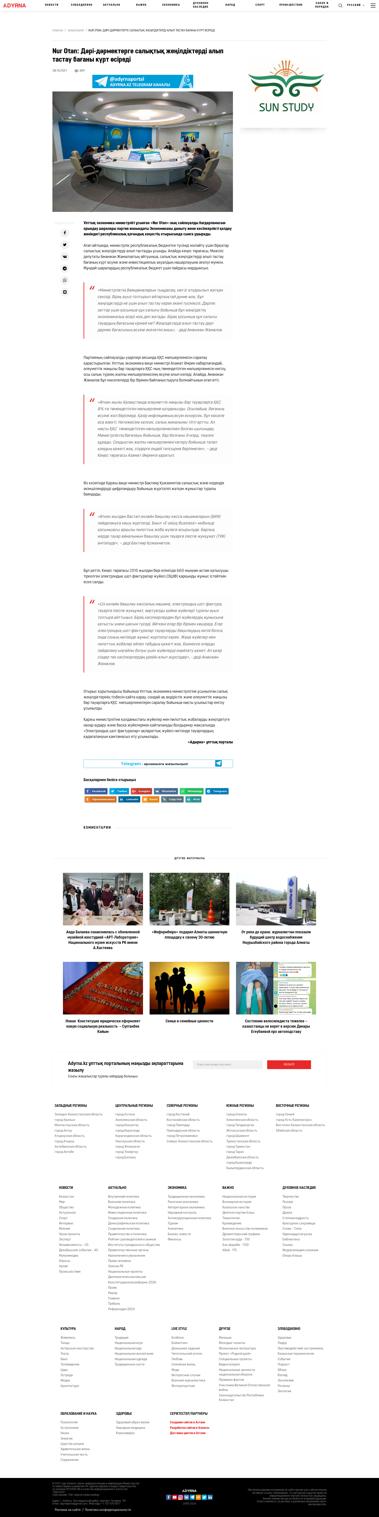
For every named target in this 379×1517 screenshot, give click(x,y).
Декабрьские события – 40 (78, 1250)
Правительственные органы (128, 1250)
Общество (66, 1207)
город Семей (285, 1114)
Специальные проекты (235, 1359)
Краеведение (231, 1223)
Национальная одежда (131, 1359)
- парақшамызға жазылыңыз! (154, 763)
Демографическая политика (128, 1223)
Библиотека (291, 1239)
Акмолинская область (131, 1120)
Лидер (282, 1343)
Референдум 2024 (121, 1309)
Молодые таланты (232, 1343)
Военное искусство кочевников (245, 1229)
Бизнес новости (179, 1234)
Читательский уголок (187, 1354)
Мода (175, 1370)
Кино (64, 1359)
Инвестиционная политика (127, 1213)
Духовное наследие (201, 5)
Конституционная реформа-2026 (132, 1282)
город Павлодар (178, 1125)
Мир (62, 1202)
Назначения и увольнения (126, 1256)
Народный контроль (182, 1213)
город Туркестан (238, 1146)
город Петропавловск (182, 1136)
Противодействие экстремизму (300, 1348)
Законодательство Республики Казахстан (241, 1398)
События (284, 1359)
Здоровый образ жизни (132, 1422)
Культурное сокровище (298, 1223)
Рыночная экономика (183, 1202)
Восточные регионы (292, 1106)
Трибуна (114, 1304)
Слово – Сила (292, 1229)
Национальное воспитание (134, 1354)
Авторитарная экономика (186, 1207)
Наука (65, 1433)
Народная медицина (130, 1428)
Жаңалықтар (76, 30)
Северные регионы (182, 1106)
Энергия (66, 1438)
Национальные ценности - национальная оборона (238, 1372)
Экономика (171, 5)
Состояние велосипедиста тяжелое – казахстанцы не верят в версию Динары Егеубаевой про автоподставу (276, 1027)
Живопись (68, 1338)
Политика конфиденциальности (108, 1510)
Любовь (177, 1359)
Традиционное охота (130, 1364)
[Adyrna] (16, 5)
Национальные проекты (125, 1272)
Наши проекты (69, 1234)
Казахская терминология (296, 1354)
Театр (65, 1354)
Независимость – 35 (73, 1245)
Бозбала (178, 1338)
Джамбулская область (242, 1157)
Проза (286, 1207)
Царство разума (72, 1444)
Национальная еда (128, 1348)
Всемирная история (236, 1202)
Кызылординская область (245, 1168)
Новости (52, 5)
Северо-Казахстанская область (190, 1141)
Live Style (179, 1329)
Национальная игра (129, 1343)
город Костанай (178, 1114)
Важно (141, 5)
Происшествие (291, 5)
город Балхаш (125, 1157)
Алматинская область (242, 1120)
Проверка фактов (231, 1380)
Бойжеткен (180, 1343)
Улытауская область (130, 1141)
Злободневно (82, 5)
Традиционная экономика (186, 1197)
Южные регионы (240, 1106)
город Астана (125, 1114)
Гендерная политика (123, 1218)
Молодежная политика (124, 1207)
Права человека (119, 1261)
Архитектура (70, 1386)
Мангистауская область (72, 1125)
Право (112, 1288)
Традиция (121, 1338)
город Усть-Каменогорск (294, 1120)
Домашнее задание (186, 1348)
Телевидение (70, 1364)
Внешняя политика (121, 1202)
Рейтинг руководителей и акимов (132, 1239)
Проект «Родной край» (235, 1354)
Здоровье (284, 1338)
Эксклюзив (285, 1380)
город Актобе (64, 1152)
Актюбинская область (70, 1146)
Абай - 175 (229, 1250)
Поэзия (287, 1202)
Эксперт (65, 1239)
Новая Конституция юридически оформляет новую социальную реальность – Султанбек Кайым (103, 1027)
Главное (114, 1298)
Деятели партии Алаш (238, 1213)
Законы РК (115, 1266)
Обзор (282, 1370)
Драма (287, 1213)
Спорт (260, 5)
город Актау (63, 1130)
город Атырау (64, 1141)
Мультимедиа (68, 1256)
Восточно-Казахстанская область (300, 1125)
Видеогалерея (229, 1364)
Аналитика (175, 1229)
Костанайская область (183, 1120)
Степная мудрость (295, 1218)
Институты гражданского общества (134, 1245)
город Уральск (65, 1120)
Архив (63, 1266)
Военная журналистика (188, 1380)
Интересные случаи (186, 1375)
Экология (284, 1391)
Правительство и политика (127, 1234)
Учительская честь (74, 1454)
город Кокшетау (127, 1125)
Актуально (111, 5)
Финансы (174, 1239)
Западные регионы (71, 1106)
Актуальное (67, 1213)
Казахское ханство (236, 1207)
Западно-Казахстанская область (78, 1114)
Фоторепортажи (183, 1386)
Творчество (290, 1197)
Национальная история (239, 1197)
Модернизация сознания (300, 1250)
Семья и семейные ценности (189, 1021)
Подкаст (284, 1364)
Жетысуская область (241, 1130)
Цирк (64, 1370)
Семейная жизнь (183, 1364)
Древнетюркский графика (241, 1234)
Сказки (287, 1245)
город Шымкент (237, 1136)
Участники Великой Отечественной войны (244, 1388)
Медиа (65, 1380)
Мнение (64, 1229)
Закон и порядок (322, 5)
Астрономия (69, 1428)
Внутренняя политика (123, 1197)
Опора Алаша (292, 1256)
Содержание (70, 1460)
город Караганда (127, 1130)
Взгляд (282, 1375)
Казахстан (66, 1197)
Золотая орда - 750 (236, 1239)
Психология (69, 1422)
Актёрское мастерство (77, 1348)
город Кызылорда (239, 1163)
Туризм (173, 1223)
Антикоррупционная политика (189, 1218)
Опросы (64, 1261)
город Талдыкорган (240, 1125)
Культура (68, 1329)
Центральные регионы (134, 1106)
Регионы (284, 1386)
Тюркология (231, 1218)
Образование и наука (79, 1414)
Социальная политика (124, 1229)
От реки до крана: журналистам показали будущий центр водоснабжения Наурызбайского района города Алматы (276, 937)
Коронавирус (125, 1433)
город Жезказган (127, 1146)
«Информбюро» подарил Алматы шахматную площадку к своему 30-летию (189, 935)
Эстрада (67, 1375)
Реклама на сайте (68, 1510)
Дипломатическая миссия (127, 1277)
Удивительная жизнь (75, 1449)
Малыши (225, 1338)
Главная (57, 30)
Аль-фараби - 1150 (235, 1245)
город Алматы (236, 1114)
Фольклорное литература (237, 1348)
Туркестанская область (243, 1141)
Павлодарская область (183, 1130)
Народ (230, 5)
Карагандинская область (133, 1136)
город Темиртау (126, 1152)
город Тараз (235, 1152)
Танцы (65, 1343)
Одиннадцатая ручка (297, 1234)
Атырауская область (69, 1136)
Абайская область (289, 1130)
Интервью (66, 1223)
